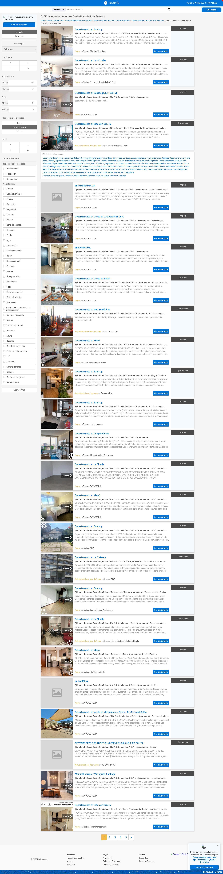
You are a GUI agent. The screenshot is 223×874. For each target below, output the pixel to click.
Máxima (5, 89)
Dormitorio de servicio (17, 351)
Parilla (9, 235)
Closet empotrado (15, 325)
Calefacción (12, 245)
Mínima (5, 82)
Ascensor (11, 230)
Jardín (9, 256)
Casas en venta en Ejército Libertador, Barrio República (65, 176)
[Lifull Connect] (182, 859)
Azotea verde (13, 382)
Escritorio (11, 330)
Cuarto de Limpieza (15, 377)
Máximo (5, 110)
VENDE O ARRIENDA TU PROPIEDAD (202, 3)
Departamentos (19, 127)
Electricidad (12, 281)
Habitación (11, 174)
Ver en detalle (161, 51)
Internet (10, 271)
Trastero (10, 214)
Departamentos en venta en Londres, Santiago (150, 158)
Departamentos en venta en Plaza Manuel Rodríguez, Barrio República (129, 161)
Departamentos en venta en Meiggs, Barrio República (64, 172)
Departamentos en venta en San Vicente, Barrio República (110, 172)
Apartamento (12, 168)
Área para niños (14, 276)
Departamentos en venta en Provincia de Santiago (112, 20)
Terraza (10, 189)
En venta (19, 32)
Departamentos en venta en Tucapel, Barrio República (122, 169)
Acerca (70, 861)
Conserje (11, 266)
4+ (28, 68)
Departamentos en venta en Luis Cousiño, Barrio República (129, 164)
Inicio (43, 20)
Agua (9, 240)
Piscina (10, 199)
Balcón (10, 219)
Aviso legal (107, 858)
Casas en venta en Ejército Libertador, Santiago (107, 176)
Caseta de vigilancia (16, 346)
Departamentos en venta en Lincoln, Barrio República (165, 169)
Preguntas (143, 858)
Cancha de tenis (14, 367)
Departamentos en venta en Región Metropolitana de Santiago (69, 20)
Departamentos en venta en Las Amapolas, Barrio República (127, 167)
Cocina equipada (14, 250)
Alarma (10, 320)
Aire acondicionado (15, 315)
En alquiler (19, 36)
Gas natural (12, 302)
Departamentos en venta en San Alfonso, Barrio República (75, 169)
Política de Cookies (110, 865)
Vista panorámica (14, 292)
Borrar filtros (19, 390)
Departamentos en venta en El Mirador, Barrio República (79, 167)
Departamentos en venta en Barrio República (148, 20)
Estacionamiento (14, 194)
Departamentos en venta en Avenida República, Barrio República (78, 164)
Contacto (71, 865)
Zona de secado (14, 225)
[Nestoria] (111, 4)
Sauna (9, 336)
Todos (19, 123)
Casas (19, 132)
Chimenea (11, 361)
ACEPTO (218, 872)
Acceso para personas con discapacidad (18, 308)
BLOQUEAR (208, 872)
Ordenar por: (19, 44)
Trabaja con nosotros (75, 858)
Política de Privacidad (111, 861)
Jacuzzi (10, 341)
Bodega (10, 372)
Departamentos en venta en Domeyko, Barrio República (77, 161)
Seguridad (11, 209)
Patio (9, 287)
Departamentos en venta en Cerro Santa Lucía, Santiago (66, 158)
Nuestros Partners (146, 861)
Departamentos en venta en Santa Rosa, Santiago (109, 158)
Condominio (12, 179)
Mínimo (5, 103)
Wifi (8, 356)
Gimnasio (11, 204)
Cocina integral (13, 261)
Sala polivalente (14, 297)
